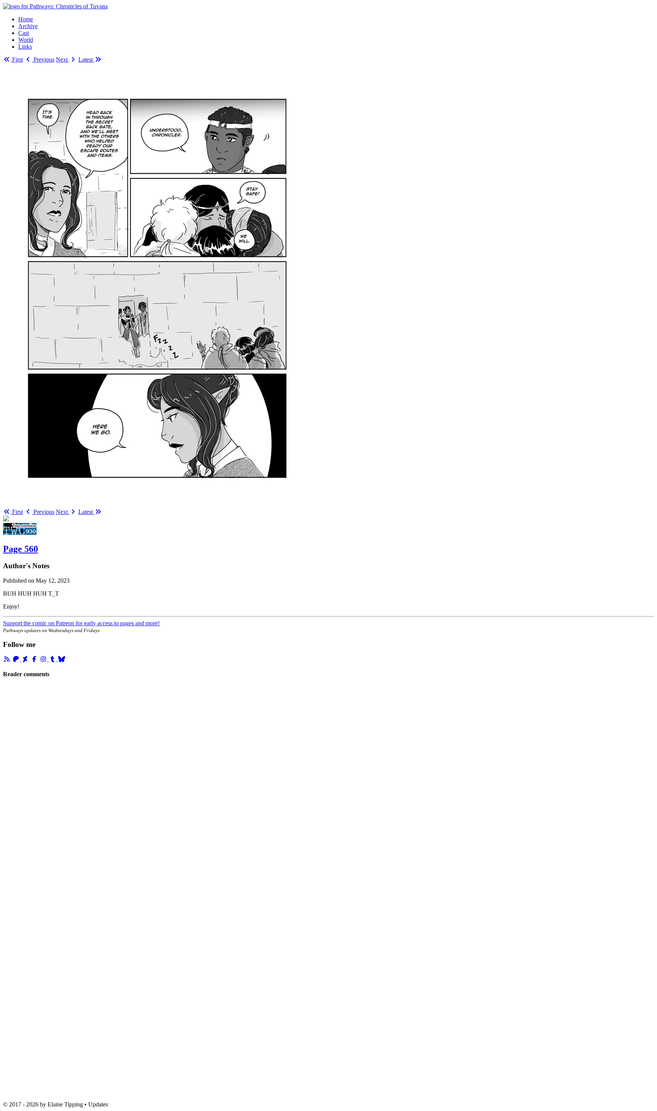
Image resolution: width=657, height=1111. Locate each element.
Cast (23, 33)
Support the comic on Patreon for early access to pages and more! (81, 623)
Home (25, 19)
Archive (28, 26)
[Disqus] (328, 788)
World (25, 39)
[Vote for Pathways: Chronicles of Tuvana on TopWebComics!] (19, 532)
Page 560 (20, 549)
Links (25, 46)
